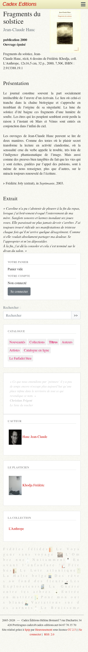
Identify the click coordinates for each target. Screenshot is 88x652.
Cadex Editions (20, 4)
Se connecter (19, 291)
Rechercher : (12, 307)
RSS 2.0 (48, 634)
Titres (53, 341)
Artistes (14, 350)
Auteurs (67, 342)
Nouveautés (17, 342)
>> (76, 315)
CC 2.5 (72, 630)
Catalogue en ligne (36, 350)
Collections (37, 342)
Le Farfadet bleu (20, 358)
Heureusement (43, 630)
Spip (27, 630)
